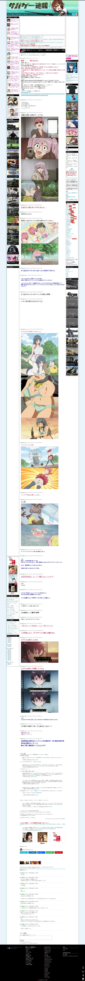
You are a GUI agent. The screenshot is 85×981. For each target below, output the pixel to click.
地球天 (69, 209)
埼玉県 (9, 641)
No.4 (21, 888)
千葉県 (9, 638)
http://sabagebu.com (26, 92)
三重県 (9, 654)
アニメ (28, 55)
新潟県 (9, 649)
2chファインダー (48, 965)
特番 (37, 55)
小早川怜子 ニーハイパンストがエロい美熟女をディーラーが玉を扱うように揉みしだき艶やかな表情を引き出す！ (42, 39)
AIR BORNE (68, 224)
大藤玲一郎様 (9, 107)
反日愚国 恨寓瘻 (29, 964)
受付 (44, 55)
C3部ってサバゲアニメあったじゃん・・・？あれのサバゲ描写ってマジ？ (15, 20)
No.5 (21, 894)
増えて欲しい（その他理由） (72, 160)
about (13, 14)
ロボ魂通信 (28, 956)
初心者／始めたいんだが (11, 597)
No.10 (21, 924)
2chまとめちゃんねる (48, 959)
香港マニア (69, 214)
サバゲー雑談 (9, 614)
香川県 (9, 663)
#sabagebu (29, 805)
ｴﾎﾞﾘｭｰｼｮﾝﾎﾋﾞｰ (70, 222)
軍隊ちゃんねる (28, 955)
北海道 (9, 645)
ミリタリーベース (70, 204)
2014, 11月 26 (36, 783)
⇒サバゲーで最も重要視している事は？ (71, 199)
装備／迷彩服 (9, 607)
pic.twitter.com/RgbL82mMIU (50, 828)
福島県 (9, 646)
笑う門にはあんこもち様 (11, 117)
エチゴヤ (67, 227)
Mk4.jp (69, 205)
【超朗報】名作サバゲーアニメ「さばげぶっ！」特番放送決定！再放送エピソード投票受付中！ (13, 33)
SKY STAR (69, 221)
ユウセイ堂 (69, 210)
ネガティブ (9, 605)
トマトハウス (68, 245)
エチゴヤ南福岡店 (69, 228)
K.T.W (67, 276)
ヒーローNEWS (28, 960)
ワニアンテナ (47, 967)
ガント (67, 239)
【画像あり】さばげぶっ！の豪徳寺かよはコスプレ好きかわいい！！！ (15, 73)
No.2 (21, 877)
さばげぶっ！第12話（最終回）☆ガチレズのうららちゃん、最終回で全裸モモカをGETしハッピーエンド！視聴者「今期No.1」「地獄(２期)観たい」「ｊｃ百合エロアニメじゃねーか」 (13, 44)
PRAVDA (67, 244)
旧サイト (17, 117)
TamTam (67, 234)
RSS (64, 950)
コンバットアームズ (71, 218)
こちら (73, 260)
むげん (67, 247)
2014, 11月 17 (35, 767)
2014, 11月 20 (35, 759)
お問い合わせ (18, 14)
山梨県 (9, 650)
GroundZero (70, 220)
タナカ (67, 272)
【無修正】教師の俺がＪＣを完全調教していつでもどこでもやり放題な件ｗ (35, 45)
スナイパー (68, 255)
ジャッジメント (71, 238)
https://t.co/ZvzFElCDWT (40, 828)
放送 (30, 55)
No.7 (21, 906)
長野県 (9, 651)
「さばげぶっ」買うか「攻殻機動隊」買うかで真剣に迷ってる (15, 28)
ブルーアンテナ (47, 963)
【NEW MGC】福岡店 (70, 257)
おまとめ (46, 968)
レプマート (69, 217)
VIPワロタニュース (29, 948)
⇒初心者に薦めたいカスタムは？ (71, 196)
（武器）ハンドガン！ (11, 630)
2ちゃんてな (47, 976)
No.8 (21, 910)
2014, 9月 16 (36, 794)
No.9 (21, 916)
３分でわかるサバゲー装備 (11, 622)
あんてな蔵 (47, 964)
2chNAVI (46, 971)
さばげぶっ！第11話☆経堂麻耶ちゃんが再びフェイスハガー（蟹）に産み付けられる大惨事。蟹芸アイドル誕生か (13, 63)
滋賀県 (9, 655)
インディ (67, 256)
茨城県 (9, 639)
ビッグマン (69, 211)
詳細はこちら (68, 58)
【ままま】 (47, 969)
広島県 (9, 659)
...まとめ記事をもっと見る (14, 264)
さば (23, 55)
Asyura (69, 206)
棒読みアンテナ (47, 952)
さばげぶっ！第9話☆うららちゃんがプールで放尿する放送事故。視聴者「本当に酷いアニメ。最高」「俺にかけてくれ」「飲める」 (13, 86)
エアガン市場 (70, 215)
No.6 (21, 901)
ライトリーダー (47, 977)
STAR (67, 274)
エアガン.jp (68, 253)
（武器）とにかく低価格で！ (12, 625)
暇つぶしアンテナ (48, 948)
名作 (35, 55)
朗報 (33, 55)
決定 (32, 55)
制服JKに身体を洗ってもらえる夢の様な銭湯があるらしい (31, 37)
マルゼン (67, 269)
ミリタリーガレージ (71, 216)
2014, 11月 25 (33, 776)
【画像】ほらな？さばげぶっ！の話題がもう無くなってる (15, 38)
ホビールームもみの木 (70, 233)
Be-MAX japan (68, 243)
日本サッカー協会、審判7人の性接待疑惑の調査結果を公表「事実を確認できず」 (71, 77)
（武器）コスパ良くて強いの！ (12, 627)
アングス (67, 254)
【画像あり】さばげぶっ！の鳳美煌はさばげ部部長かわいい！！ (15, 49)
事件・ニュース (10, 610)
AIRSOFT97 (70, 219)
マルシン (67, 270)
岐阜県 (9, 652)
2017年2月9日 (39, 830)
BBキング (68, 240)
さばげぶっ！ (9, 617)
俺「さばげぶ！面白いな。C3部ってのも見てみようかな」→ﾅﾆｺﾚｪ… (14, 57)
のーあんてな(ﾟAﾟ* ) (48, 961)
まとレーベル (28, 951)
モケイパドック (69, 225)
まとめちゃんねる (48, 950)
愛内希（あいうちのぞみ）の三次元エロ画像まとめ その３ (32, 36)
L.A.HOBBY (68, 230)
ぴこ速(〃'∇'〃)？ (29, 961)
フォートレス (68, 237)
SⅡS (67, 273)
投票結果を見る (71, 170)
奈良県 (9, 658)
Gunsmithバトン (69, 236)
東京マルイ (68, 268)
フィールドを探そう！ (11, 623)
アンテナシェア (47, 972)
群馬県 (9, 640)
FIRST (67, 226)
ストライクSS (28, 952)
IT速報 (27, 950)
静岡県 (9, 653)
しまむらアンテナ (48, 951)
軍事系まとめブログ (29, 959)
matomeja (46, 955)
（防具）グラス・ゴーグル (11, 632)
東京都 (9, 642)
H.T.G (69, 213)
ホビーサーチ (68, 231)
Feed (25, 14)
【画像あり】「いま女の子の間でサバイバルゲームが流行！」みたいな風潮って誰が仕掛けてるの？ (13, 68)
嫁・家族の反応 (10, 599)
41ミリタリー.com (71, 207)
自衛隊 (8, 615)
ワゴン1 (69, 208)
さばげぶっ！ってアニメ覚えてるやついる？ (14, 24)
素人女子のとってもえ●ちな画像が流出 (27, 44)
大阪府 (9, 657)
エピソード (40, 55)
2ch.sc (26, 846)
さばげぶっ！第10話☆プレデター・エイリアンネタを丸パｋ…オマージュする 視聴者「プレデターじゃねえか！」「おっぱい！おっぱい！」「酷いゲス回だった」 (13, 79)
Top (8, 14)
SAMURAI (68, 232)
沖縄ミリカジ (68, 242)
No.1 (21, 872)
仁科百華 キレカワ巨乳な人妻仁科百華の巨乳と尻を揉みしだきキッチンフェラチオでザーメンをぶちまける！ (41, 42)
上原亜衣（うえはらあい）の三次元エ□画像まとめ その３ (31, 40)
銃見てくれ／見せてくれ (11, 601)
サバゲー (25, 55)
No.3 (21, 883)
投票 (42, 55)
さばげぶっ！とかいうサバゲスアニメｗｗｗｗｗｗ (15, 53)
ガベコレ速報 (28, 963)
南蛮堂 (67, 252)
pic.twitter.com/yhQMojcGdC (36, 792)
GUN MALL (68, 241)
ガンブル (67, 248)
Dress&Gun (68, 223)
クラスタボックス (48, 956)
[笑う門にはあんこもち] (75, 14)
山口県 (9, 660)
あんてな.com (47, 973)
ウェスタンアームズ (69, 271)
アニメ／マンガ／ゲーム (11, 612)
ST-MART (68, 250)
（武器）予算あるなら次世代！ (12, 628)
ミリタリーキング (69, 235)
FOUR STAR (68, 229)
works (13, 107)
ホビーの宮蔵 (68, 251)
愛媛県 (9, 664)
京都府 (9, 656)
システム (67, 246)
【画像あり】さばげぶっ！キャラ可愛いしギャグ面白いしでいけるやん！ (15, 91)
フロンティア (68, 249)
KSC (67, 275)
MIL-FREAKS (70, 212)
